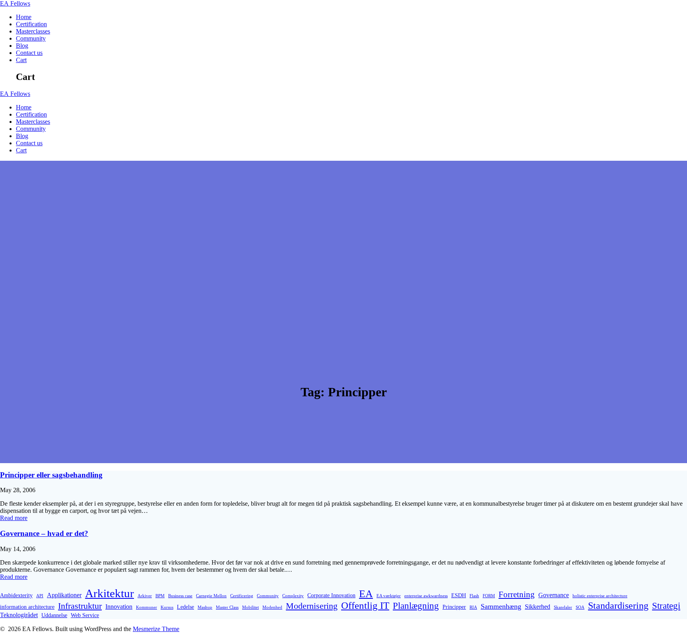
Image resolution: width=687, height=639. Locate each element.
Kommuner (146, 607)
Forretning (517, 594)
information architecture (27, 607)
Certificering (241, 596)
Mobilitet (250, 607)
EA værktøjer (388, 596)
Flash (474, 596)
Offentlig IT (365, 605)
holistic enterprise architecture (599, 596)
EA (15, 3)
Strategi (666, 605)
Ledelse (185, 607)
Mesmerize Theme (156, 628)
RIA (473, 607)
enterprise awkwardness (426, 596)
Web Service (85, 615)
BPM (160, 596)
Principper (454, 607)
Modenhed (272, 607)
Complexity (293, 596)
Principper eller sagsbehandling (51, 475)
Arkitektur (109, 593)
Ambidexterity (16, 595)
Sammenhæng (501, 606)
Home (23, 17)
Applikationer (64, 595)
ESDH (458, 595)
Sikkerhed (537, 606)
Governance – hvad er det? (44, 533)
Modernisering (312, 606)
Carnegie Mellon (211, 596)
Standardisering (618, 605)
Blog (22, 45)
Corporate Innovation (331, 595)
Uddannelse (54, 615)
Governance (553, 595)
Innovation (118, 606)
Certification (31, 24)
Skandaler (563, 607)
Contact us (29, 52)
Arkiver (145, 596)
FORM (489, 596)
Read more (13, 517)
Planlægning (416, 605)
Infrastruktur (80, 606)
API (39, 596)
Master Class (227, 607)
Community (31, 38)
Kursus (167, 607)
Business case (180, 596)
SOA (580, 607)
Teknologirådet (19, 615)
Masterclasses (33, 31)
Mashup (205, 607)
